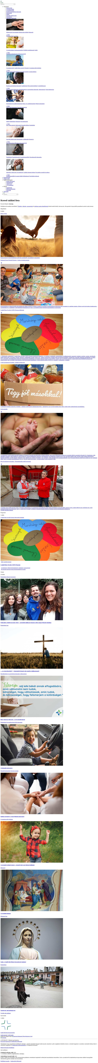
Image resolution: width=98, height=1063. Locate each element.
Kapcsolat (8, 190)
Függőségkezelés (16, 157)
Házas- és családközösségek (29, 103)
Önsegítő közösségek (22, 107)
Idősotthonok (26, 176)
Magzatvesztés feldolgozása (12, 89)
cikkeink (24, 206)
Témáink (20, 206)
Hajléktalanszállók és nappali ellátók (14, 176)
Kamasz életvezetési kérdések (13, 71)
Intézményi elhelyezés (11, 18)
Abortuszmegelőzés (18, 50)
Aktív (14, 1052)
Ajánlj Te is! (9, 183)
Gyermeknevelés (10, 10)
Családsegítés (26, 139)
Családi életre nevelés (19, 68)
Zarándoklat (32, 125)
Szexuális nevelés (24, 71)
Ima (7, 125)
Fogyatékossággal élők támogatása (14, 143)
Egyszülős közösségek (17, 103)
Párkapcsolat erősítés (23, 32)
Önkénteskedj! (9, 182)
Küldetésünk (9, 187)
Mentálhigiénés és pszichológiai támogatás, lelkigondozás (32, 89)
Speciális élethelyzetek (11, 15)
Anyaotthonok (20, 172)
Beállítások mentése (5, 1061)
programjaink (30, 206)
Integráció (24, 143)
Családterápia (24, 85)
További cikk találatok (6, 1013)
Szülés (36, 50)
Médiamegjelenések (10, 189)
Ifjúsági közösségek (40, 103)
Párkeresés (30, 32)
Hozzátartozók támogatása (36, 157)
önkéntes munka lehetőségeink (41, 206)
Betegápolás (19, 139)
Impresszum (8, 1041)
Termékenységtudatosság (12, 54)
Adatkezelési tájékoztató (16, 1041)
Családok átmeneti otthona (29, 172)
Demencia (31, 139)
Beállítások (11, 1047)
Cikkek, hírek (6, 178)
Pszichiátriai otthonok (34, 176)
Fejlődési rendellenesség (28, 50)
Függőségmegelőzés (24, 157)
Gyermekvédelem (32, 71)
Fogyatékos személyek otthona (43, 172)
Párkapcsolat (9, 8)
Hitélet (7, 14)
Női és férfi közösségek (11, 107)
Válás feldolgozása (49, 89)
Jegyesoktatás (15, 32)
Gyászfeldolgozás (42, 85)
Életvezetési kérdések (32, 85)
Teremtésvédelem (25, 125)
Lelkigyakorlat (11, 125)
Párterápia (8, 36)
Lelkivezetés (18, 125)
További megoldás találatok (7, 510)
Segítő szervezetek (10, 181)
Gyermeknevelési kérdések (35, 68)
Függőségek (9, 17)
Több (8, 34)
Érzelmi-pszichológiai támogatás (13, 11)
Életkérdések (12, 121)
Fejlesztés (26, 68)
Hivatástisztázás (24, 121)
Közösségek (9, 13)
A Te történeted (9, 185)
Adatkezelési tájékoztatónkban (19, 1045)
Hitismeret (18, 121)
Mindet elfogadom (5, 1047)
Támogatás (5, 191)
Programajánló (6, 177)
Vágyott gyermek (22, 54)
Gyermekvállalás (10, 9)
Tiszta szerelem (14, 36)
